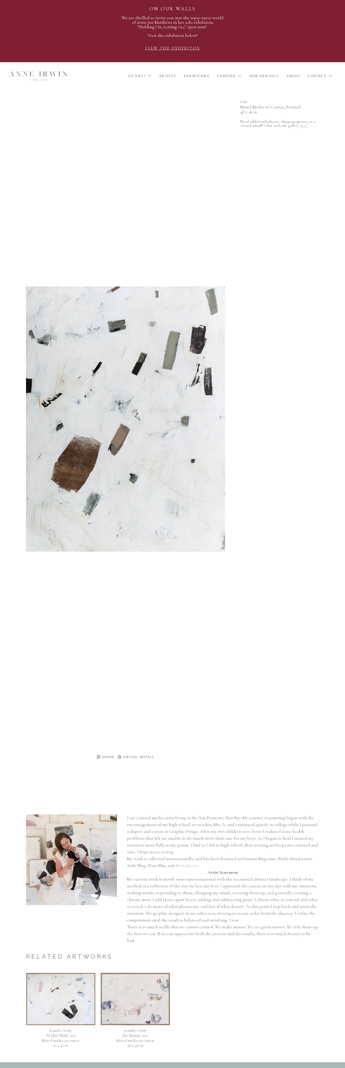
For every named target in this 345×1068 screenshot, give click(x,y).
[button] (140, 76)
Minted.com (187, 865)
